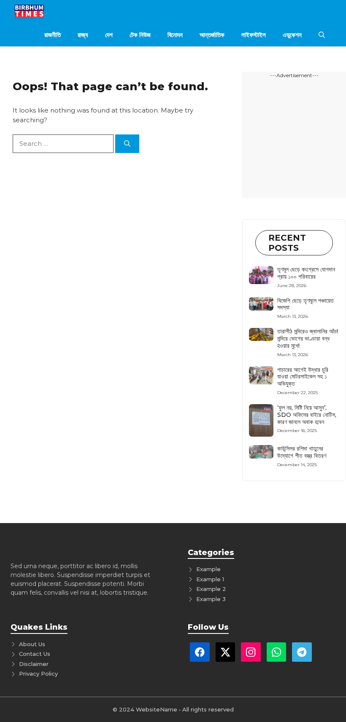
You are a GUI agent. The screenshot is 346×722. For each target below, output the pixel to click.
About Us (32, 644)
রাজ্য (83, 35)
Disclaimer (34, 663)
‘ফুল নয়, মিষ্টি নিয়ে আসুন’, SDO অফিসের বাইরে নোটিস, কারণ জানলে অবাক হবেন (306, 415)
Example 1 (210, 579)
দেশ (109, 35)
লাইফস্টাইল (253, 35)
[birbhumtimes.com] (41, 11)
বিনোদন (175, 35)
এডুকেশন (292, 35)
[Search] (127, 143)
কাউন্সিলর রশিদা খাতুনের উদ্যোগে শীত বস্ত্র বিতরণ (301, 452)
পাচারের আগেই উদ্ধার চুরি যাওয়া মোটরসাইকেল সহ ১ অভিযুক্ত (302, 377)
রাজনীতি (52, 35)
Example (208, 569)
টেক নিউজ (140, 35)
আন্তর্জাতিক (212, 35)
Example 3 (211, 599)
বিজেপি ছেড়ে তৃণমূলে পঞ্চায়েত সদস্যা (305, 304)
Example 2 (211, 588)
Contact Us (34, 653)
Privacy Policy (38, 673)
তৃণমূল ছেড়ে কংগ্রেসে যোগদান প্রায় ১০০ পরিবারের (306, 273)
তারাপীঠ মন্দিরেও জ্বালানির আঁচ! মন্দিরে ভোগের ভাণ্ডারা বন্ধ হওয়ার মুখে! (307, 338)
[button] (321, 34)
